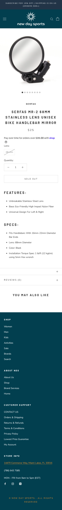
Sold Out (31, 179)
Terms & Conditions (14, 428)
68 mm (9, 152)
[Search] (51, 18)
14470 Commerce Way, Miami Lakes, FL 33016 (28, 462)
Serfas (31, 104)
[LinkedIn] (20, 483)
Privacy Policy (11, 433)
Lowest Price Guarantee (16, 439)
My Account (10, 444)
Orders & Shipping (13, 417)
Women (8, 326)
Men (6, 332)
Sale (6, 348)
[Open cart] (57, 18)
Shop (6, 382)
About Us (9, 377)
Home (7, 393)
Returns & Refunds (14, 422)
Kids (6, 337)
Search (7, 359)
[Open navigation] (4, 19)
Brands (7, 353)
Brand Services (11, 388)
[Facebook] (5, 483)
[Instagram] (13, 483)
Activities (8, 342)
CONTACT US (11, 412)
